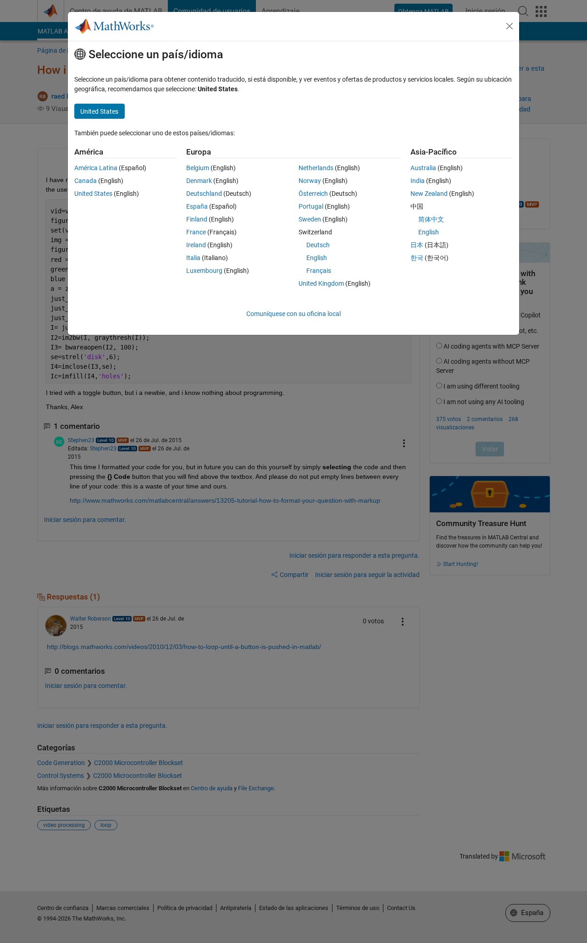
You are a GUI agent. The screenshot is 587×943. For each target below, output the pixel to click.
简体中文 (431, 219)
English (316, 257)
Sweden (310, 219)
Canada (85, 180)
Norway (310, 180)
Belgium (197, 168)
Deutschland (204, 193)
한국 (416, 257)
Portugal (311, 206)
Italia (193, 257)
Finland (196, 219)
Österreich (313, 193)
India (417, 180)
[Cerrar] (509, 26)
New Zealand (429, 193)
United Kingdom (321, 283)
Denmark (199, 180)
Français (318, 270)
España (197, 206)
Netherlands (316, 168)
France (196, 232)
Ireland (196, 245)
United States (93, 193)
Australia (423, 168)
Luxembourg (204, 270)
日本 (416, 245)
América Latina (95, 168)
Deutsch (318, 245)
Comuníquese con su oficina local (293, 313)
